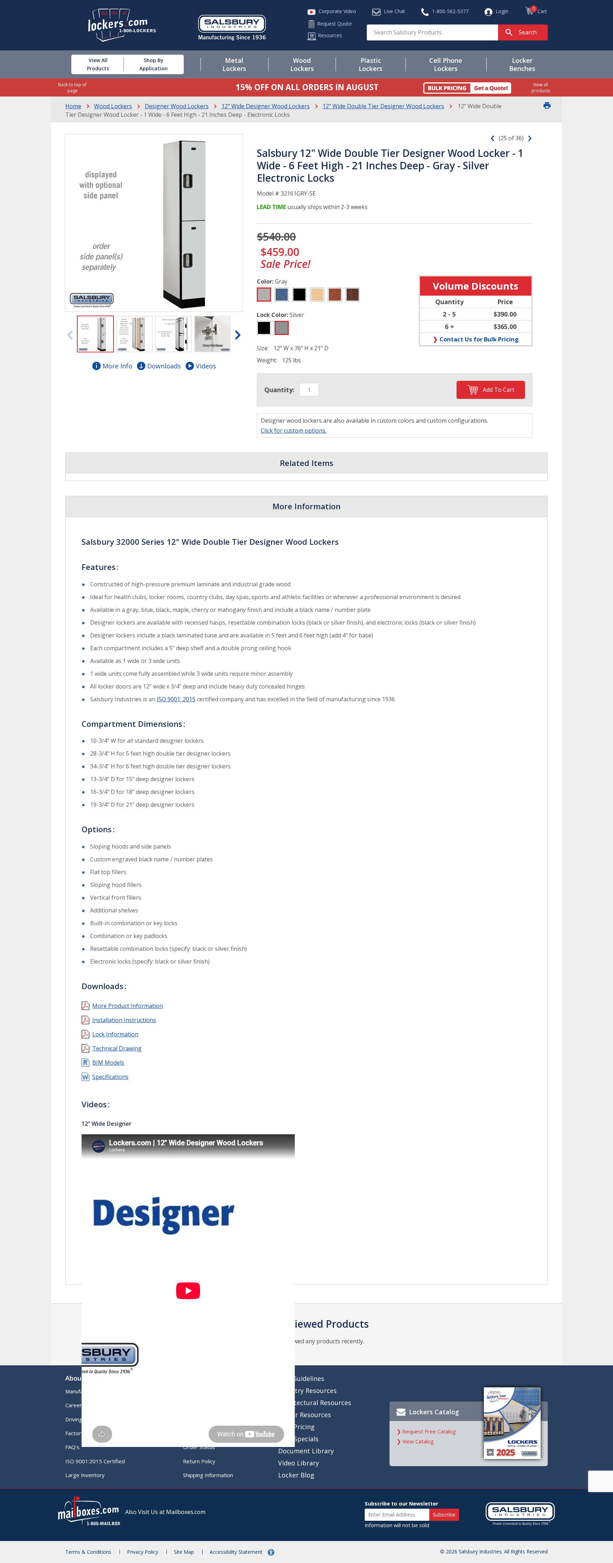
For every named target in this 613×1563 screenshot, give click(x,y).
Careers (75, 1405)
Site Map (184, 1551)
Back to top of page (72, 88)
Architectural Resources (314, 1402)
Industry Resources (307, 1390)
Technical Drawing (117, 1048)
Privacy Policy (142, 1551)
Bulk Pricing (296, 1426)
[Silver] (282, 328)
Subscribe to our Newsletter (401, 1503)
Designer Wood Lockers (177, 106)
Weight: (267, 360)
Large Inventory (85, 1475)
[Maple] (317, 294)
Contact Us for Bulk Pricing (479, 339)
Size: (263, 348)
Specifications (110, 1077)
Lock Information (115, 1034)
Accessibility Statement (237, 1551)
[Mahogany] (353, 294)
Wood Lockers (113, 106)
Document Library (306, 1451)
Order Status (199, 1446)
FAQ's (72, 1446)
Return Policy (199, 1461)
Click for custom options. (293, 430)
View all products (540, 88)
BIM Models (108, 1062)
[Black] (299, 294)
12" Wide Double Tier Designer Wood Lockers (383, 106)
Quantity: (279, 389)
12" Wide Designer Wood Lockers (265, 106)
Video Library (298, 1463)
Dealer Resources (304, 1414)
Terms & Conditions (88, 1551)
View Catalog (418, 1441)
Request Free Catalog (429, 1431)
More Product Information (127, 1006)
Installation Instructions (124, 1020)
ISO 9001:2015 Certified (95, 1461)
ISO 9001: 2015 (176, 699)
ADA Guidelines (301, 1378)
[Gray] (264, 294)
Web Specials (298, 1439)
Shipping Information (208, 1475)
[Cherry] (335, 294)
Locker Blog (296, 1475)
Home (73, 106)
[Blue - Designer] (282, 294)
